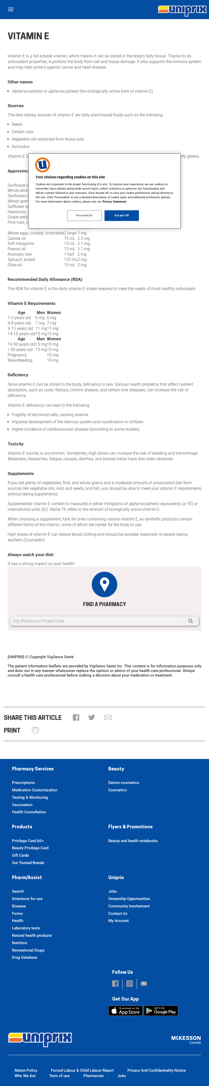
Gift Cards (20, 855)
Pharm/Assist (27, 878)
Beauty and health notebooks (133, 841)
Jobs (112, 891)
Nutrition (19, 943)
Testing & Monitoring (30, 797)
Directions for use (27, 898)
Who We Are (25, 1075)
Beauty (116, 769)
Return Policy (26, 1070)
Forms (17, 913)
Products (22, 827)
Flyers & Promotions (130, 827)
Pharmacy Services (33, 769)
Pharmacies (93, 1075)
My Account (118, 920)
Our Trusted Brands (28, 862)
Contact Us (117, 913)
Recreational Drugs (28, 950)
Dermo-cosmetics (123, 782)
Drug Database (24, 957)
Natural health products (32, 935)
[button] (76, 718)
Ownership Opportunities (129, 898)
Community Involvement (129, 906)
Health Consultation (29, 812)
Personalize (84, 215)
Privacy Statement (114, 202)
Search (18, 891)
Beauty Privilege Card (30, 848)
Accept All (121, 215)
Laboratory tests (26, 928)
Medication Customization (34, 790)
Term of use (59, 1075)
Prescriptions (23, 782)
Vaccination (22, 805)
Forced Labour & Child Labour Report (82, 1070)
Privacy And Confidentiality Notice (156, 1070)
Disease (19, 906)
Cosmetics (117, 790)
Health (17, 920)
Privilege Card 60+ (28, 841)
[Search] (190, 621)
